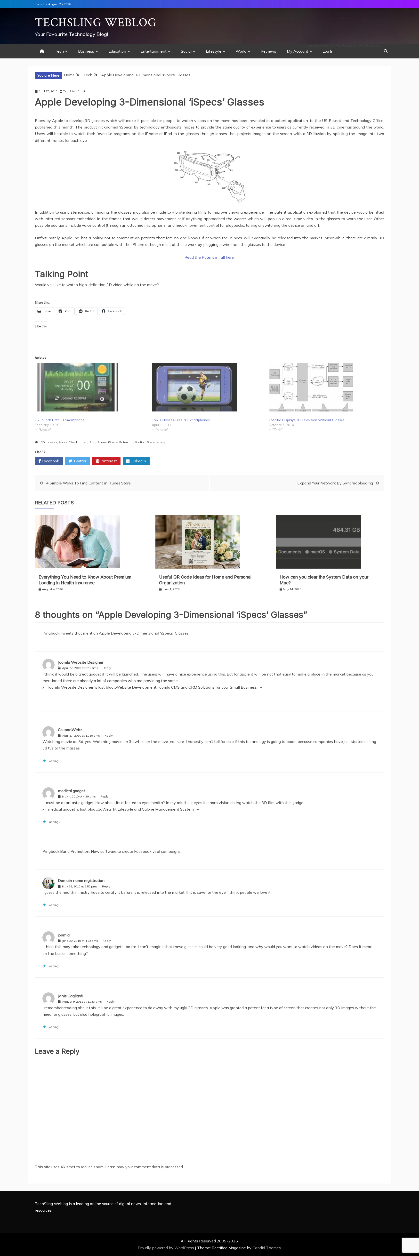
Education (117, 51)
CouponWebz (70, 729)
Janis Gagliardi (70, 995)
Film (72, 442)
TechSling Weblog (95, 23)
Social (186, 51)
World (241, 51)
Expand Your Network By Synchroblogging (335, 483)
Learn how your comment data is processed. (144, 1166)
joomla (64, 935)
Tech (59, 51)
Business (86, 51)
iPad (92, 442)
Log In (327, 51)
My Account (297, 51)
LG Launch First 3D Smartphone (59, 420)
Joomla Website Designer (80, 662)
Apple (63, 442)
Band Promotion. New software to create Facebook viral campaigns (120, 851)
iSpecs (113, 442)
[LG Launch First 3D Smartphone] (91, 387)
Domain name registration (81, 880)
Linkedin (137, 461)
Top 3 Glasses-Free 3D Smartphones (181, 420)
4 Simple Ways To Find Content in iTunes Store (88, 483)
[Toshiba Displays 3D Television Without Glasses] (325, 387)
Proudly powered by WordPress (166, 1247)
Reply (107, 668)
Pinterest (108, 461)
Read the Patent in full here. (209, 257)
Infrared (81, 442)
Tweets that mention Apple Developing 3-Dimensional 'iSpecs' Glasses (124, 633)
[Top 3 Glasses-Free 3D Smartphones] (208, 387)
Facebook (50, 461)
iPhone (102, 442)
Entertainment (153, 51)
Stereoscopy (156, 442)
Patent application (132, 442)
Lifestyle (213, 51)
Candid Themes (266, 1247)
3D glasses (49, 442)
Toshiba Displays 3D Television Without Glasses (307, 420)
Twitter (79, 461)
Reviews (268, 51)
